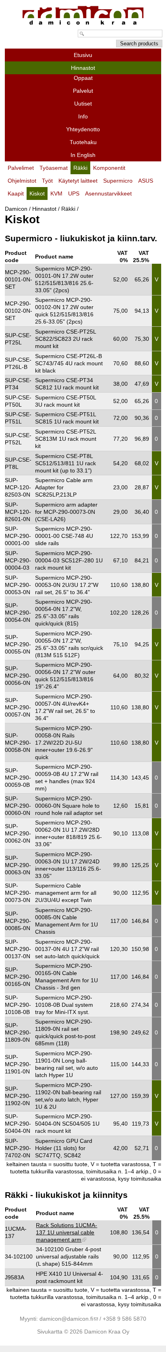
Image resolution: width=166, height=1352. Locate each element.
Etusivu (83, 55)
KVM (56, 193)
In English (83, 155)
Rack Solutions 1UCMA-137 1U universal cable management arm (66, 1232)
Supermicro (118, 180)
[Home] (83, 25)
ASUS (145, 180)
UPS (73, 193)
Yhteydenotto (83, 129)
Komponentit (109, 168)
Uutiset (83, 103)
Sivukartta (49, 1331)
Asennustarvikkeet (108, 193)
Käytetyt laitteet (78, 180)
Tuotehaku (83, 142)
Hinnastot (44, 209)
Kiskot (37, 193)
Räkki (68, 209)
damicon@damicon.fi (66, 1318)
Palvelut (83, 91)
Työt (47, 180)
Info (83, 116)
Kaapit (16, 193)
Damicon (16, 209)
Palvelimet (21, 168)
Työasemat (53, 168)
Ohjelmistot (22, 180)
